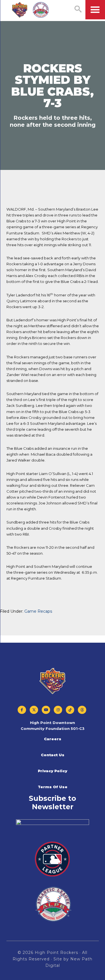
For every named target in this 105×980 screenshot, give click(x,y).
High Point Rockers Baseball (30, 10)
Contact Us (52, 755)
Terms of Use (52, 787)
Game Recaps (38, 611)
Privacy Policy (52, 771)
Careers (52, 739)
